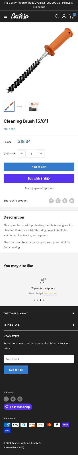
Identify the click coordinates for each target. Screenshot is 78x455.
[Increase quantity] (41, 153)
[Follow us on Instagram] (19, 399)
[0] (71, 16)
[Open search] (57, 16)
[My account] (64, 16)
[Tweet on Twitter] (64, 200)
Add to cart (39, 167)
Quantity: (9, 153)
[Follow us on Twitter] (13, 399)
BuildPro (9, 129)
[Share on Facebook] (51, 200)
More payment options (39, 188)
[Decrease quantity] (21, 153)
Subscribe (16, 369)
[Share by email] (71, 200)
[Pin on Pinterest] (58, 200)
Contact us (46, 293)
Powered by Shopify (14, 447)
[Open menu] (5, 16)
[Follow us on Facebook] (6, 399)
